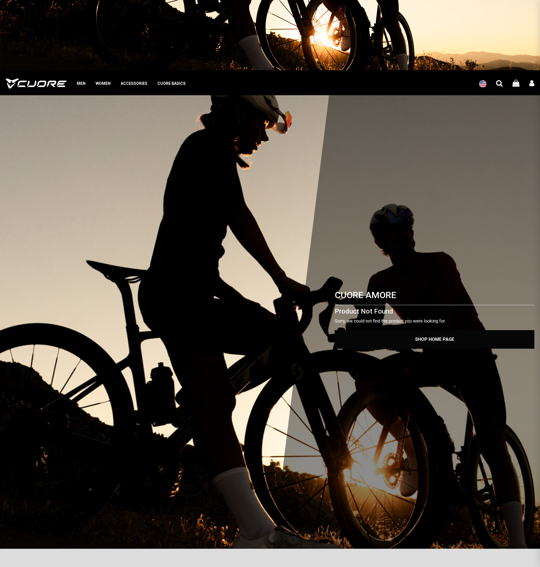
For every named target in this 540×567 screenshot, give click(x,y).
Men (81, 83)
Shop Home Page (434, 339)
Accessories (134, 83)
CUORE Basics (172, 83)
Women (103, 83)
